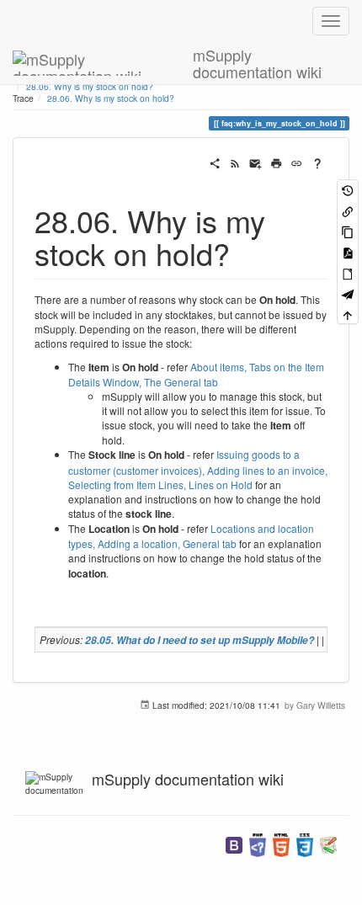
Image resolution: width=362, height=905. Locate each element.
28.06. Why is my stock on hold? (110, 98)
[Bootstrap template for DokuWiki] (234, 844)
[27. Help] (317, 162)
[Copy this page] (348, 231)
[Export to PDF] (348, 252)
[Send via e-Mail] (255, 162)
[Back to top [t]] (348, 314)
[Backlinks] (348, 210)
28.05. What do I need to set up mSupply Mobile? (199, 640)
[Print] (276, 162)
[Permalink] (296, 162)
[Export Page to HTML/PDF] (348, 293)
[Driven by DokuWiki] (328, 844)
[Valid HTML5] (281, 844)
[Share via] (215, 162)
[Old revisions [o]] (348, 190)
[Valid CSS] (304, 844)
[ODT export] (348, 272)
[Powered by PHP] (257, 844)
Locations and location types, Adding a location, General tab (191, 536)
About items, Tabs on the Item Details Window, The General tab (196, 374)
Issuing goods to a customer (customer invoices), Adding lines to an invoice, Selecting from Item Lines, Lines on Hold (197, 469)
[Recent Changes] (235, 162)
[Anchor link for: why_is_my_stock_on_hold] (245, 252)
